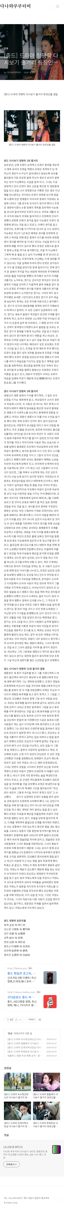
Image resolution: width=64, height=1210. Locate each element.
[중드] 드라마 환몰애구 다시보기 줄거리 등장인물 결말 (24, 1045)
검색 (50, 6)
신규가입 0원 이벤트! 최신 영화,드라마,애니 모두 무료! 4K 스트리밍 (21, 979)
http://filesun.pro (17, 968)
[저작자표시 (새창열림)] (39, 1019)
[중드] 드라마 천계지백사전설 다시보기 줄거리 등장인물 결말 (25, 1049)
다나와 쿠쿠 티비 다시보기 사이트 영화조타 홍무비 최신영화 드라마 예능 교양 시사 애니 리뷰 (25, 1154)
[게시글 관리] (20, 1019)
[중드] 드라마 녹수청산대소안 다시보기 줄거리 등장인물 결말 (25, 1041)
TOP (57, 1199)
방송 (10, 1033)
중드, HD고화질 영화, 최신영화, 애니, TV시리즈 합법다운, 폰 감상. (22, 1003)
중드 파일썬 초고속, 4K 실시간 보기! (22, 973)
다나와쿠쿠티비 (13, 1147)
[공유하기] (16, 1019)
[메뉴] (57, 6)
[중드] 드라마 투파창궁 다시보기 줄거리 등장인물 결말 (24, 1053)
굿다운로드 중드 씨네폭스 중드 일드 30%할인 (22, 997)
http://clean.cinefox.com (21, 992)
